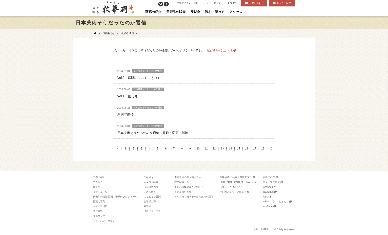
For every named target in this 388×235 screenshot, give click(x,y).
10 (198, 148)
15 (238, 148)
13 (222, 148)
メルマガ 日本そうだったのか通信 (193, 196)
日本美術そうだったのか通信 (118, 33)
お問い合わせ (256, 3)
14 (230, 148)
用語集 (147, 206)
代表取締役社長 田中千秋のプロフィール (115, 196)
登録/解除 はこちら (220, 50)
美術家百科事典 (182, 191)
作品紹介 (148, 177)
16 (246, 148)
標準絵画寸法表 (152, 211)
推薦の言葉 (99, 201)
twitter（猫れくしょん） (276, 201)
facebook (268, 187)
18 (262, 148)
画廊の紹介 (99, 177)
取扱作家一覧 (100, 191)
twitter (266, 196)
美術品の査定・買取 (188, 3)
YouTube (268, 206)
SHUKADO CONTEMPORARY (236, 182)
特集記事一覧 (181, 182)
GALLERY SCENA (230, 187)
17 (254, 148)
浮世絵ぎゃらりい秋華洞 (233, 191)
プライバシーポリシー (105, 220)
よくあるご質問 (152, 196)
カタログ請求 (283, 3)
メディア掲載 (100, 206)
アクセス (98, 182)
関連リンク (99, 216)
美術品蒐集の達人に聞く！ (188, 187)
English (232, 3)
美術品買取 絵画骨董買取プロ (236, 177)
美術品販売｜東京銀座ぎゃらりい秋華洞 (113, 8)
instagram (268, 191)
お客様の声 (150, 201)
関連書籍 (98, 211)
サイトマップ (213, 3)
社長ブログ (269, 177)
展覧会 (96, 187)
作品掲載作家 (151, 187)
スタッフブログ (271, 182)
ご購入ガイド (151, 191)
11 (206, 148)
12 (214, 148)
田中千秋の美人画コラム (187, 177)
